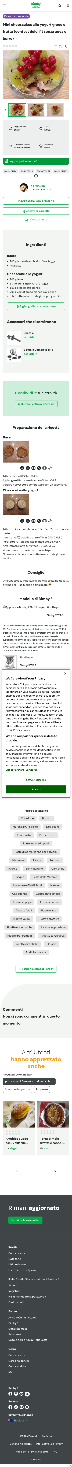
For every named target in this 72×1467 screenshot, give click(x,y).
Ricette (12, 1247)
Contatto (47, 1436)
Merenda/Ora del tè (25, 826)
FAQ (55, 1451)
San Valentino (34, 868)
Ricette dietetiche (27, 944)
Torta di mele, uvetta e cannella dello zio (52, 1141)
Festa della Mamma (45, 877)
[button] (4, 5)
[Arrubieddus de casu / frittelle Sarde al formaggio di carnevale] (19, 1114)
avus (47, 1148)
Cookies (36, 1459)
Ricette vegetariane (53, 927)
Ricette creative (49, 919)
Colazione (27, 818)
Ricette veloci (21, 919)
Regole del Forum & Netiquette (27, 1340)
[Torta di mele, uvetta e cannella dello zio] (53, 1114)
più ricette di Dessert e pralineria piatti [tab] (29, 1081)
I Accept (36, 789)
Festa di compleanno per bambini (36, 851)
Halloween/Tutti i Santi (27, 885)
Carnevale (57, 868)
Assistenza (14, 1334)
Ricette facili (24, 910)
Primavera (18, 860)
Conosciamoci (17, 1328)
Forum (12, 1311)
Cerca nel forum (18, 1360)
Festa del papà (22, 902)
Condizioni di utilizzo (21, 1443)
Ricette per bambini (20, 935)
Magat (13, 1148)
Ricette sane (48, 910)
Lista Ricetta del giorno (22, 1270)
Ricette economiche (19, 927)
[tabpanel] (36, 1138)
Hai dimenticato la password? (27, 1296)
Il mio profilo (33, 1279)
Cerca (12, 1349)
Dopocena (53, 826)
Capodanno (19, 893)
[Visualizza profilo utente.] (24, 187)
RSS (10, 1372)
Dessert (51, 944)
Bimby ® (13, 1323)
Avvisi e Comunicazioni (22, 1317)
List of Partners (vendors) (21, 769)
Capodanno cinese (48, 893)
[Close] (65, 673)
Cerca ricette (16, 1253)
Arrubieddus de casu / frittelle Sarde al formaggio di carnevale (17, 1141)
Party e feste (47, 835)
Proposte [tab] (42, 1089)
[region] (36, 733)
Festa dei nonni (49, 902)
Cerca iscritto (17, 1366)
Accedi (12, 1285)
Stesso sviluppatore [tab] (17, 1089)
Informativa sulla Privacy (49, 1443)
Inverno (12, 868)
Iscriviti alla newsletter (25, 1220)
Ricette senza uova (53, 935)
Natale (54, 885)
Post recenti (16, 1302)
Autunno (54, 860)
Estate (37, 860)
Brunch (46, 818)
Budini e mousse (36, 952)
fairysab (40, 185)
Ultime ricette (17, 1264)
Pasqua (19, 877)
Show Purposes (36, 779)
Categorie (14, 1259)
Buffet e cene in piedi (36, 843)
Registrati (14, 1291)
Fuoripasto (24, 835)
